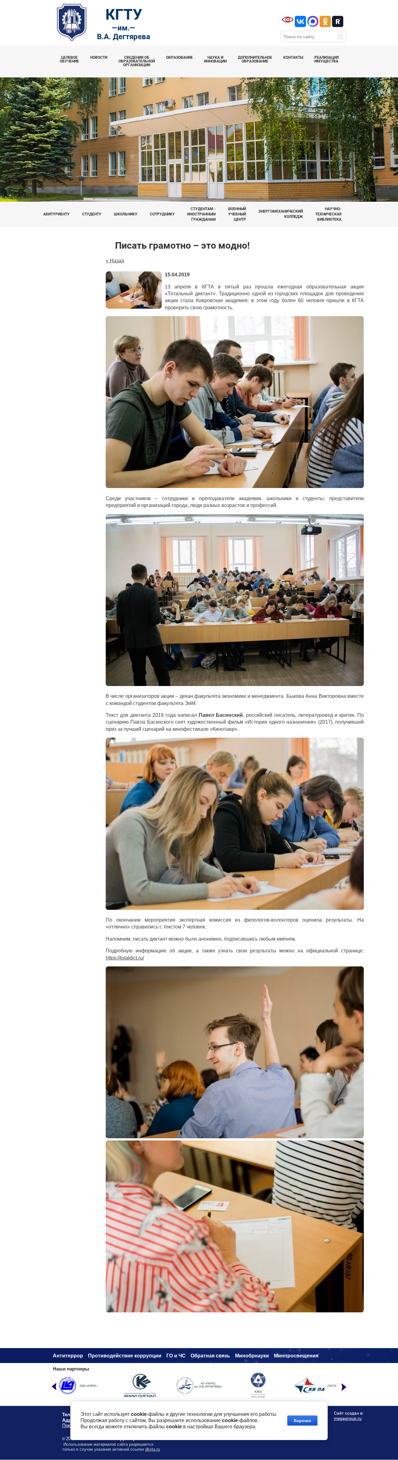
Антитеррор (68, 1355)
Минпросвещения (296, 1355)
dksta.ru (152, 1449)
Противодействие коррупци (123, 1355)
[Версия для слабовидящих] (288, 19)
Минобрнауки (252, 1355)
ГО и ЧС (176, 1355)
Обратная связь (210, 1355)
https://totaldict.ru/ (125, 957)
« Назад (115, 260)
